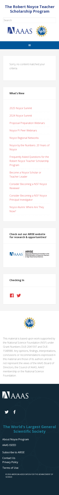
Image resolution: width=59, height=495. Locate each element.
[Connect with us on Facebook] (11, 295)
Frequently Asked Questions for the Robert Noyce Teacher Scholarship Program (29, 161)
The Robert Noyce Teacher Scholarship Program (30, 9)
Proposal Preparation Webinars (27, 123)
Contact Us (8, 458)
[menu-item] (10, 462)
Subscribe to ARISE (13, 452)
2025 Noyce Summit (20, 108)
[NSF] (30, 328)
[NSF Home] (43, 36)
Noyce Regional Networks (24, 138)
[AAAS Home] (22, 33)
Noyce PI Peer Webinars (23, 130)
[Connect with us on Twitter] (18, 295)
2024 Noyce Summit (20, 115)
